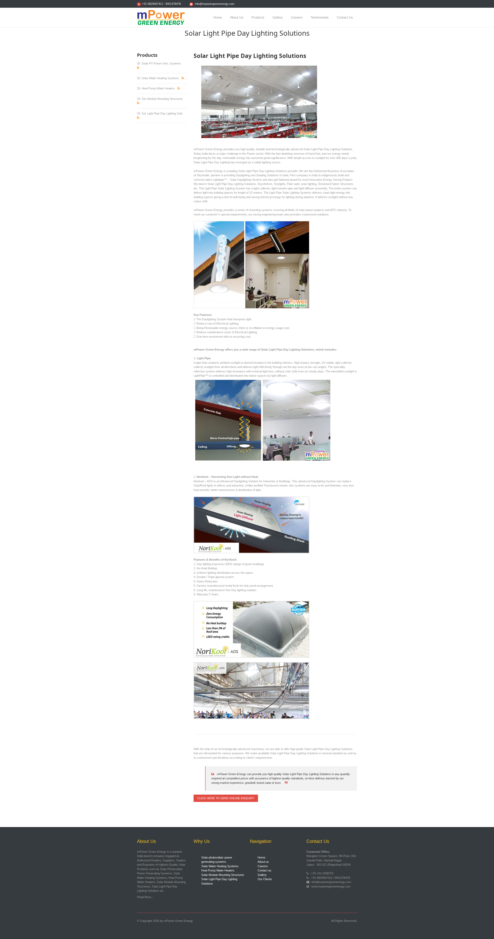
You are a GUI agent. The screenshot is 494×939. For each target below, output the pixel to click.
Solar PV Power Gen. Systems (161, 63)
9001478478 (173, 3)
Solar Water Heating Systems (160, 78)
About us (236, 17)
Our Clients (265, 879)
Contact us (345, 17)
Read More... (145, 897)
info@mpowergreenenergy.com (214, 3)
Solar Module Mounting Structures (222, 874)
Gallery (277, 17)
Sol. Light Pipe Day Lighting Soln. (162, 113)
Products (257, 17)
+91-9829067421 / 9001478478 (330, 877)
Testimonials (320, 17)
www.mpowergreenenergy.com (330, 886)
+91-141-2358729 (322, 873)
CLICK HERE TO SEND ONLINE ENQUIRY (225, 798)
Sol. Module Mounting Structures (162, 98)
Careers (297, 17)
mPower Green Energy (178, 920)
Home (217, 17)
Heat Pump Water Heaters (158, 88)
